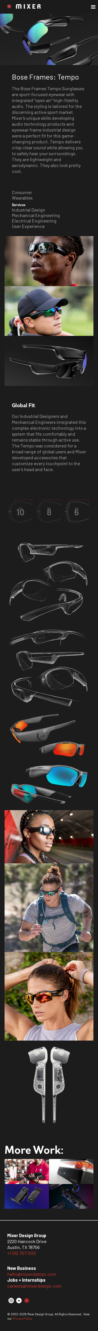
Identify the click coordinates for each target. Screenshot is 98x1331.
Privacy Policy (22, 1318)
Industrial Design (28, 209)
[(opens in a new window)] (11, 1301)
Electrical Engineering (34, 220)
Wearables (22, 197)
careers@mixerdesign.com (34, 1286)
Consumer (22, 192)
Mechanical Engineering (36, 215)
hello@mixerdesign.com (31, 1274)
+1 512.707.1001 (21, 1253)
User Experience (28, 226)
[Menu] (93, 7)
